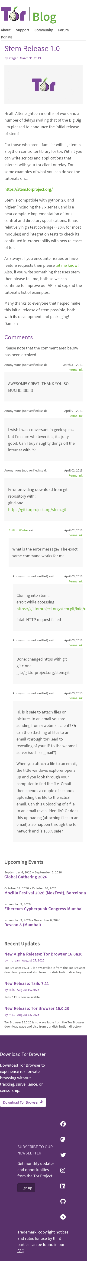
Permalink (75, 369)
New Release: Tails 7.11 (26, 983)
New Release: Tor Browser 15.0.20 (36, 1008)
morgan (14, 960)
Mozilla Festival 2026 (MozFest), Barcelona (45, 892)
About (5, 30)
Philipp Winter (18, 530)
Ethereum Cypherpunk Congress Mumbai (43, 908)
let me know (66, 265)
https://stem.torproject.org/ (28, 189)
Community (44, 30)
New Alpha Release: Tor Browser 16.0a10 (43, 954)
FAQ (20, 1250)
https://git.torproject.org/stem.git (37, 509)
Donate (6, 37)
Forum (63, 30)
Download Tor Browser (21, 1102)
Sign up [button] (26, 1187)
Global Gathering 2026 (25, 876)
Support (22, 30)
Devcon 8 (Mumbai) (22, 924)
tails (12, 990)
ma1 (12, 1015)
